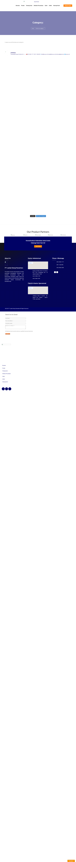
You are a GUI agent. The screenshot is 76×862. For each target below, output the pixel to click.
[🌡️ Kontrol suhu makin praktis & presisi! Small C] (15, 197)
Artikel (50, 5)
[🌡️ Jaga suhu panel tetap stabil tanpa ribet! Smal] (60, 164)
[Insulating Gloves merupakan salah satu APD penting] (15, 138)
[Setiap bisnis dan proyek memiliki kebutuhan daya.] (60, 138)
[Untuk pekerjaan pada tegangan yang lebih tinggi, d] (38, 117)
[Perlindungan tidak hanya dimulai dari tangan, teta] (60, 100)
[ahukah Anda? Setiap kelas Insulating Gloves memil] (60, 118)
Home (33, 28)
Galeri (46, 5)
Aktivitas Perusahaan (38, 5)
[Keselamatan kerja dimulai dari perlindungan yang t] (38, 138)
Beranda (18, 5)
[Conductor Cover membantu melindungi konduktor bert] (38, 83)
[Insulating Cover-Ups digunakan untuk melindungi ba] (15, 99)
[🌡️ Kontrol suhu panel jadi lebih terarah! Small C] (38, 165)
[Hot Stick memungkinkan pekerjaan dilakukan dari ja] (15, 84)
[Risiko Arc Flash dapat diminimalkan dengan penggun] (60, 64)
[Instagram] (55, 272)
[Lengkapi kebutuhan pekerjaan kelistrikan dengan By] (15, 66)
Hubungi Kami (56, 5)
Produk (22, 5)
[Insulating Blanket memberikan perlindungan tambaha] (60, 83)
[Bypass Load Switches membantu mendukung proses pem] (38, 65)
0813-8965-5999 (60, 267)
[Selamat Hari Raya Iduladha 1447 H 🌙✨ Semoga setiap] (15, 162)
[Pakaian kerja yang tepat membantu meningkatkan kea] (38, 100)
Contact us (8, 333)
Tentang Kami (29, 5)
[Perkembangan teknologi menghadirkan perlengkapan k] (15, 117)
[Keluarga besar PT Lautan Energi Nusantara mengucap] (38, 187)
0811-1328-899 (60, 264)
